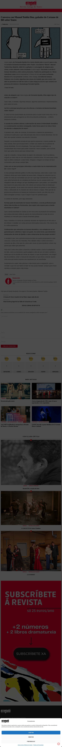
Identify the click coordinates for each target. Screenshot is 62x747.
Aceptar (31, 732)
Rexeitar (31, 737)
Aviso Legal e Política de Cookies (25, 745)
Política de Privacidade (38, 745)
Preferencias (31, 741)
